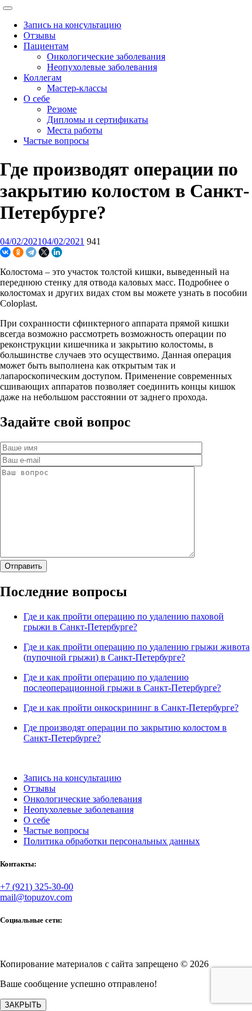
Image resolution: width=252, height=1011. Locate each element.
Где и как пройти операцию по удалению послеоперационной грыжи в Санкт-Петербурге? (122, 682)
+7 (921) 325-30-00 (36, 887)
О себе (36, 820)
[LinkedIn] (57, 252)
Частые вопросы (56, 830)
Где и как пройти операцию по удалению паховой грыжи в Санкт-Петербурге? (123, 621)
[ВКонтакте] (5, 252)
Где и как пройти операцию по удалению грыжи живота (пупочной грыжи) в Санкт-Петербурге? (136, 652)
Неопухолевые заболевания (78, 809)
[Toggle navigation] (7, 8)
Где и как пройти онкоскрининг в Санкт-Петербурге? (131, 708)
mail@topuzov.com (36, 897)
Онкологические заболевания (82, 799)
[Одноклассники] (18, 252)
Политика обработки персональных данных (111, 841)
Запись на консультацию (72, 778)
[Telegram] (31, 252)
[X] (44, 252)
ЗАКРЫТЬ (23, 1004)
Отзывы (39, 788)
